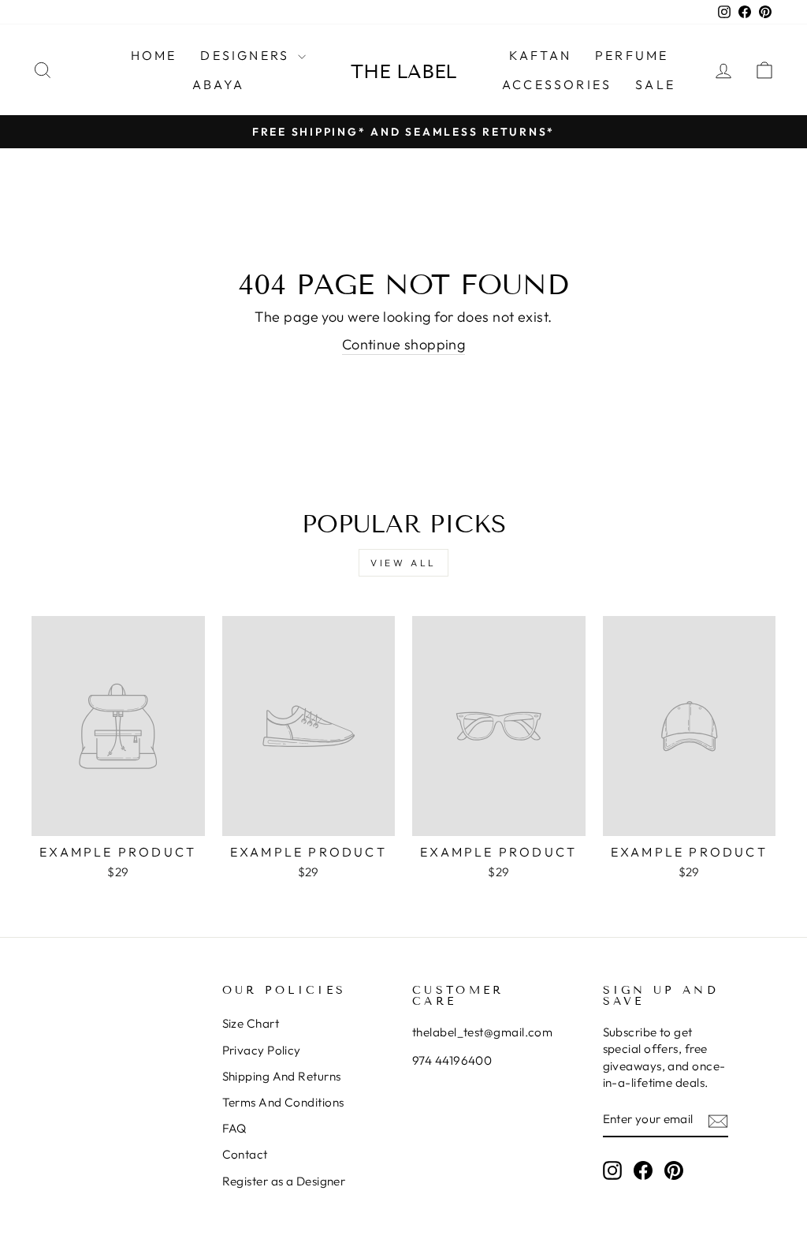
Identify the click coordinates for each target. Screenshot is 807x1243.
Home (154, 55)
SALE (655, 84)
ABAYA (218, 84)
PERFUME (631, 55)
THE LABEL (403, 71)
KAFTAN (540, 55)
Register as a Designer (284, 1181)
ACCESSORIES (557, 84)
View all (403, 563)
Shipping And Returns (281, 1076)
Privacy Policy (261, 1050)
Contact (245, 1154)
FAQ (234, 1128)
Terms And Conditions (283, 1102)
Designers (247, 55)
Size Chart (251, 1023)
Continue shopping (404, 344)
